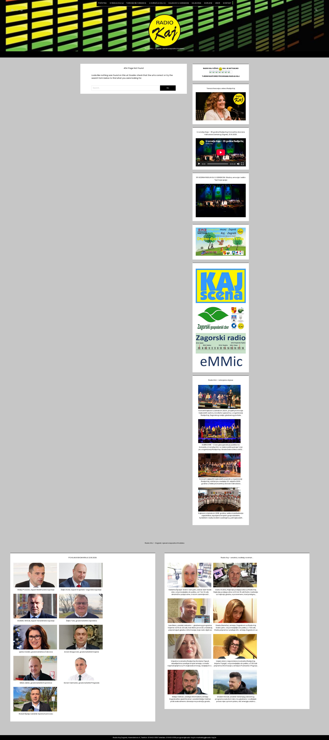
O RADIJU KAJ (116, 3)
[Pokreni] (199, 164)
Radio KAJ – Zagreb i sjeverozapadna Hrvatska (164, 543)
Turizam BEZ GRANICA (136, 3)
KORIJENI (208, 3)
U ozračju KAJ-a (157, 3)
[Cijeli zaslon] (242, 164)
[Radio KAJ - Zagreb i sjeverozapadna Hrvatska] (164, 46)
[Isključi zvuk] (238, 164)
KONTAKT (227, 3)
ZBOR (217, 3)
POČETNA (102, 3)
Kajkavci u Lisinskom (179, 3)
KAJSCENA (196, 3)
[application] (221, 152)
